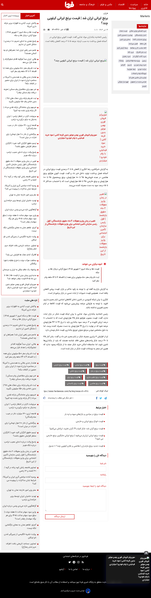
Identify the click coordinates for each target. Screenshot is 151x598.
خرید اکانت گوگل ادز (139, 56)
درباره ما (86, 569)
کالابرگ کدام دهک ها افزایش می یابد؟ (21, 254)
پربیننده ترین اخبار (11, 16)
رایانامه (103, 475)
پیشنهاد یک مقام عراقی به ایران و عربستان (19, 269)
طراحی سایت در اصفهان (138, 82)
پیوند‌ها (132, 8)
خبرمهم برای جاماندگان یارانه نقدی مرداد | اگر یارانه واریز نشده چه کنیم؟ (20, 109)
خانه (146, 5)
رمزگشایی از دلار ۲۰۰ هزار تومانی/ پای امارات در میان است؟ (21, 136)
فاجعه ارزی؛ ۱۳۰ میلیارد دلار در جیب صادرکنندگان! (21, 127)
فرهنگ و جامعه (87, 5)
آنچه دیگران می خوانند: (92, 264)
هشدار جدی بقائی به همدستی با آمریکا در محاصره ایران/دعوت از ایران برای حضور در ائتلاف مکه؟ (19, 80)
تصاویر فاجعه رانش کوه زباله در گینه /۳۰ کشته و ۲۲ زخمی (20, 178)
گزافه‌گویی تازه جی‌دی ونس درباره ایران (20, 209)
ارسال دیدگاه (59, 516)
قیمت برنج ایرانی (81, 365)
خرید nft (131, 52)
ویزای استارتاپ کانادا (139, 39)
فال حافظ (143, 43)
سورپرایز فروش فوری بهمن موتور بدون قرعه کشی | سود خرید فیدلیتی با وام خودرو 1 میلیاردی (121, 561)
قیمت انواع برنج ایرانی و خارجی (89, 421)
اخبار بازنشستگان (140, 35)
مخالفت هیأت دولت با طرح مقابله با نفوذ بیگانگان (20, 262)
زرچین (144, 60)
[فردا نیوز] (69, 5)
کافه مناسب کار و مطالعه (138, 48)
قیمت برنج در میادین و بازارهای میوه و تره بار (84, 414)
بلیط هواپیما (131, 69)
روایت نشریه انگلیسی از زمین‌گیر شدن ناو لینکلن (20, 238)
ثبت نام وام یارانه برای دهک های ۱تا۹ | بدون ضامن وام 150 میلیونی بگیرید (21, 100)
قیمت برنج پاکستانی (74, 383)
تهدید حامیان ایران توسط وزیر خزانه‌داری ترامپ (20, 202)
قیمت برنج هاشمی (97, 383)
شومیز (144, 86)
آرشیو (61, 569)
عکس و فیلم (106, 5)
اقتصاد (121, 5)
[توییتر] (101, 398)
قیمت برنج (100, 365)
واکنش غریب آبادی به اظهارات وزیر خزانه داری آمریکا (20, 25)
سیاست (134, 5)
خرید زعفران (127, 56)
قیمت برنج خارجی (60, 365)
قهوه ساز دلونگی (123, 82)
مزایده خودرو (142, 69)
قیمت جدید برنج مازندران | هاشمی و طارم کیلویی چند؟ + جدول (76, 446)
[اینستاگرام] (77, 562)
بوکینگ (121, 60)
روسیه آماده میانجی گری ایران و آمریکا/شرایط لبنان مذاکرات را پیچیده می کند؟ (20, 187)
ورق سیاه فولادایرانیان (133, 60)
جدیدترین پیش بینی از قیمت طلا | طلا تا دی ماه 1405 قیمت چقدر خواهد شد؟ (20, 277)
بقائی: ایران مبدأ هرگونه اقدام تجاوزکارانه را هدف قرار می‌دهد (19, 61)
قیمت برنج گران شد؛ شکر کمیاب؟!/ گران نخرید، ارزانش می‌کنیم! (76, 429)
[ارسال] (49, 29)
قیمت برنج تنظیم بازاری (95, 377)
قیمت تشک (123, 31)
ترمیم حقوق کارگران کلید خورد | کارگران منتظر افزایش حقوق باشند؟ (21, 145)
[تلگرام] (105, 398)
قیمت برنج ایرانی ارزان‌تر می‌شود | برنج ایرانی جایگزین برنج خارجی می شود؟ (74, 437)
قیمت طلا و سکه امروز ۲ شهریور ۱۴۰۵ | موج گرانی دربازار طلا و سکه (21, 34)
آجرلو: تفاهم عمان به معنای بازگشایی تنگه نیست (19, 229)
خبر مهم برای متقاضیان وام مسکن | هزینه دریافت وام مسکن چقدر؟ (20, 91)
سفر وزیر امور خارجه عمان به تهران (22, 194)
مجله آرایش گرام (122, 48)
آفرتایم (123, 65)
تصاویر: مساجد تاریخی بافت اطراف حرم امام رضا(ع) (20, 247)
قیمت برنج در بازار (97, 371)
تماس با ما (73, 569)
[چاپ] (45, 29)
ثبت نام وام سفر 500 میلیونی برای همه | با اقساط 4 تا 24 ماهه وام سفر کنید (19, 70)
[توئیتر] (69, 562)
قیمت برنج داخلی (76, 371)
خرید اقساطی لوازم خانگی (137, 31)
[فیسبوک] (97, 398)
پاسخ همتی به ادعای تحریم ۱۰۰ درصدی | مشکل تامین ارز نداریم (20, 43)
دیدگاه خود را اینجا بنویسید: (94, 486)
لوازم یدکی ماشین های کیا (137, 77)
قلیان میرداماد (133, 43)
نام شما (103, 463)
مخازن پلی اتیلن (125, 39)
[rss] (82, 562)
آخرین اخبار (30, 16)
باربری (130, 65)
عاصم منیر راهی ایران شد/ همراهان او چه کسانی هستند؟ (19, 52)
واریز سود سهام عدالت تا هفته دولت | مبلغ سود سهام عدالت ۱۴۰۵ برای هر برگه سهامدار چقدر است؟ (19, 219)
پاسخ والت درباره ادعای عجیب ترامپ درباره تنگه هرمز (21, 154)
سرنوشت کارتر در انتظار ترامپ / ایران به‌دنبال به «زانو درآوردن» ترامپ (21, 118)
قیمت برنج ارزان (73, 377)
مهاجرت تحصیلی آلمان (125, 35)
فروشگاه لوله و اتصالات (139, 73)
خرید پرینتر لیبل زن (140, 65)
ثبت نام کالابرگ (141, 52)
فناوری (144, 8)
